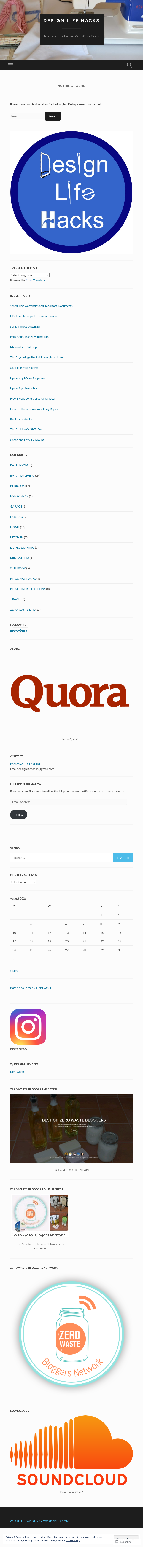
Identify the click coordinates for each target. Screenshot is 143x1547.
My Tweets (17, 1071)
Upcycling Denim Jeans (25, 388)
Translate (39, 280)
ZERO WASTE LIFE (22, 609)
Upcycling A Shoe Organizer (28, 378)
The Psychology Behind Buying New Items (37, 357)
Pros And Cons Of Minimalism (29, 336)
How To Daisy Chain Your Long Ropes (34, 409)
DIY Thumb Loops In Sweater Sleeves (33, 316)
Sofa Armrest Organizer (25, 326)
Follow (18, 814)
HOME (15, 527)
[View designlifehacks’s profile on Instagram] (17, 630)
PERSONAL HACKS (23, 578)
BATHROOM (19, 465)
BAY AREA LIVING (22, 475)
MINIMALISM (19, 558)
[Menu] (10, 65)
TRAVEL (15, 599)
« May (14, 970)
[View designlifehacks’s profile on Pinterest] (20, 630)
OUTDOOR (18, 568)
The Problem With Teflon (26, 429)
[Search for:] (27, 116)
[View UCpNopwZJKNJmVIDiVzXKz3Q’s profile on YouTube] (23, 630)
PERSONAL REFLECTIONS (28, 589)
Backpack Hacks (21, 419)
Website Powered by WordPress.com (39, 1521)
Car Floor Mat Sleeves (24, 367)
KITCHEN (16, 537)
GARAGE (16, 506)
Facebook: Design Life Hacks (30, 988)
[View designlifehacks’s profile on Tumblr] (26, 630)
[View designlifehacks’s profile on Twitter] (14, 630)
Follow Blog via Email (26, 784)
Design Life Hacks (71, 20)
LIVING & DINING (22, 547)
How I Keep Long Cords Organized (32, 398)
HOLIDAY (16, 516)
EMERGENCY (19, 496)
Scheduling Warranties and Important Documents (41, 305)
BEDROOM (18, 485)
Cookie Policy (73, 1540)
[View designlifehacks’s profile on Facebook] (11, 630)
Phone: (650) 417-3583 (25, 763)
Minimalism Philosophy (25, 347)
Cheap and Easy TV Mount (27, 439)
